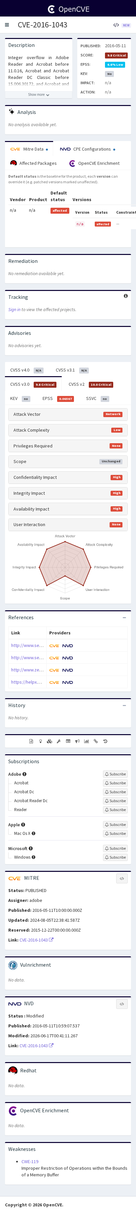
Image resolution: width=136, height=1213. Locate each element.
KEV (19, 398)
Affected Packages (37, 163)
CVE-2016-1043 (42, 24)
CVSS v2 (90, 384)
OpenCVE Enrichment (98, 163)
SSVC (96, 398)
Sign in (14, 309)
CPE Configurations (92, 149)
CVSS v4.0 (25, 370)
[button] (7, 25)
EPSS (57, 398)
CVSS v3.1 (71, 370)
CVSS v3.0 (32, 384)
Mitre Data (33, 149)
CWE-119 (29, 1161)
